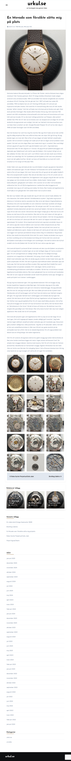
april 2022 (10, 710)
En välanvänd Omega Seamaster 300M (15, 503)
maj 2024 (10, 595)
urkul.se (37, 3)
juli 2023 (9, 641)
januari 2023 (11, 669)
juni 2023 (10, 646)
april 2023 (10, 655)
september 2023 (12, 632)
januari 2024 (11, 614)
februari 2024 (11, 609)
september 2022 (12, 687)
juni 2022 (10, 701)
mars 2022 (10, 715)
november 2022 (12, 678)
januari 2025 (11, 558)
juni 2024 (10, 591)
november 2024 (12, 567)
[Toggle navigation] (6, 5)
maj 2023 (10, 650)
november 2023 (12, 623)
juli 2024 (10, 586)
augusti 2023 (11, 637)
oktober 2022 (11, 683)
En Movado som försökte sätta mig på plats (21, 531)
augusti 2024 (11, 581)
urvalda (9, 742)
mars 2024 (10, 604)
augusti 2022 (11, 692)
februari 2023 (11, 664)
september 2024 (12, 577)
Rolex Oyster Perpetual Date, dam (54, 503)
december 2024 (12, 563)
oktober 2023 (11, 627)
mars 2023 (10, 660)
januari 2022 (11, 724)
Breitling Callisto (35, 503)
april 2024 (10, 600)
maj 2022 (10, 706)
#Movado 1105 (28, 26)
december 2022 (12, 673)
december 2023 (12, 618)
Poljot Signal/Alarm (13, 540)
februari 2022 (11, 719)
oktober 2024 (11, 572)
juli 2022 (10, 696)
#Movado (20, 26)
